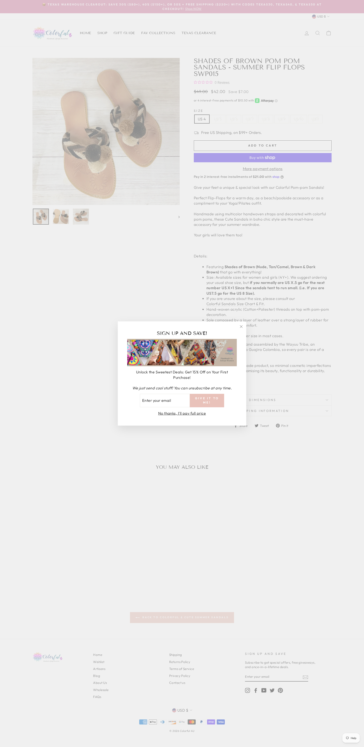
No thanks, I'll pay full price (182, 413)
